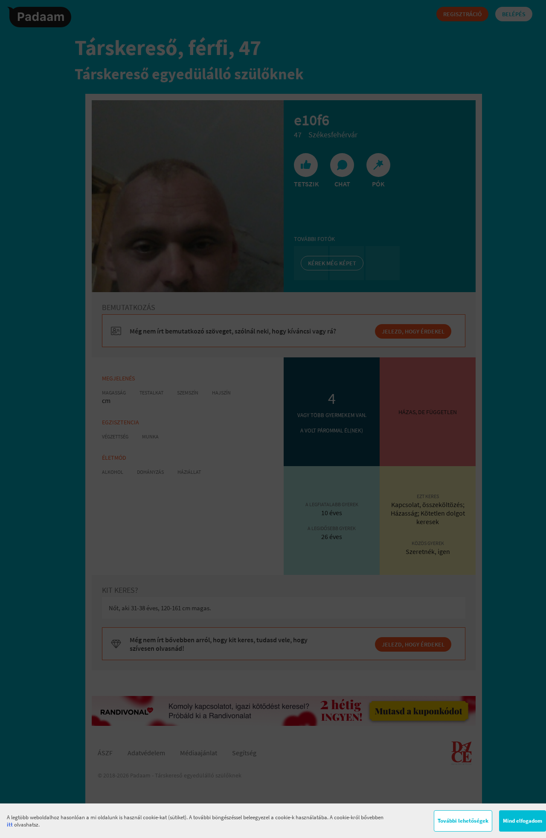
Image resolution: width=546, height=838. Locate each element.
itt (10, 824)
